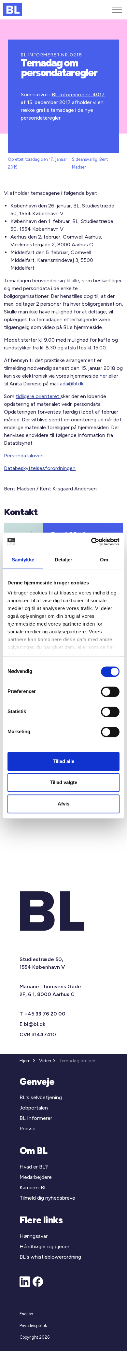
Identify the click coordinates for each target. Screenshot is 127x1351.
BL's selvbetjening (41, 1097)
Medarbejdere (36, 1177)
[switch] (110, 692)
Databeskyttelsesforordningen (40, 468)
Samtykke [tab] (23, 559)
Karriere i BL (33, 1187)
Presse (27, 1128)
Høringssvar (34, 1236)
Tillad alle (63, 761)
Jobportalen (34, 1108)
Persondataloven (24, 455)
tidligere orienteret (38, 396)
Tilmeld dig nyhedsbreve (47, 1198)
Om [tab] (104, 559)
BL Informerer (36, 1118)
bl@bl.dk (34, 1024)
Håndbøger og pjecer (44, 1246)
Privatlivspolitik (33, 1325)
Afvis (63, 803)
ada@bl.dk (71, 384)
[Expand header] (117, 9)
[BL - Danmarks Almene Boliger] (12, 9)
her (103, 376)
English (26, 1313)
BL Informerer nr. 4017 (78, 94)
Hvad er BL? (34, 1167)
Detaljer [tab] (64, 559)
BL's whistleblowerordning (50, 1257)
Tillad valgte (63, 782)
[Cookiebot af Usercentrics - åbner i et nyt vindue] (91, 541)
